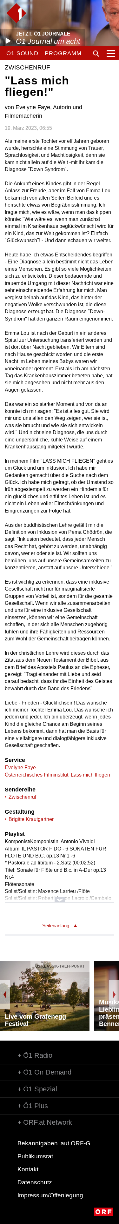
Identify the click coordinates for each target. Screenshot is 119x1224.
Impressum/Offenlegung (50, 1195)
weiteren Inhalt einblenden (59, 897)
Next (114, 994)
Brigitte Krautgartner (31, 819)
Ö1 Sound (22, 53)
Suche (96, 53)
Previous (5, 994)
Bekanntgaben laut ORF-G (53, 1143)
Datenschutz (34, 1182)
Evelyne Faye (20, 767)
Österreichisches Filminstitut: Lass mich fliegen (57, 774)
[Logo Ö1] (16, 13)
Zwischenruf (22, 797)
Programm (63, 53)
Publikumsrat (35, 1156)
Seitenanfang (55, 925)
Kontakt (27, 1169)
